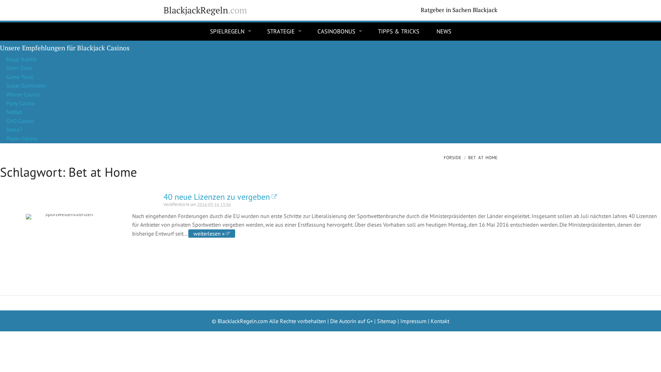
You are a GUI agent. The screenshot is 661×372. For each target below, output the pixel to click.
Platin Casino (21, 138)
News (444, 31)
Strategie (281, 31)
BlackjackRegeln (205, 10)
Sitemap (386, 321)
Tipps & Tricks (398, 31)
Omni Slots (19, 67)
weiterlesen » (209, 233)
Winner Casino (23, 94)
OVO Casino (20, 120)
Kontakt (440, 321)
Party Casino (20, 103)
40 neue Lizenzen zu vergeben (217, 197)
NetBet (14, 111)
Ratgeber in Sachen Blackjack (459, 10)
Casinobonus (336, 31)
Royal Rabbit (21, 59)
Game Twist (19, 76)
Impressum (413, 321)
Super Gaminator (26, 85)
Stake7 (14, 129)
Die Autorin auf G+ (351, 321)
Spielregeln (227, 31)
